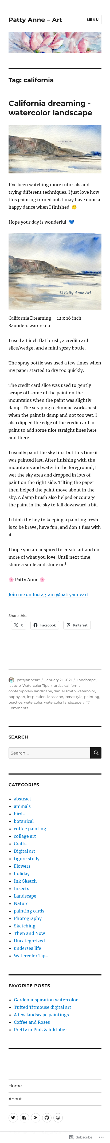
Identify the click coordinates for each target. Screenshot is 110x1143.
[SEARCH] (95, 753)
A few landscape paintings (41, 1014)
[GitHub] (47, 1117)
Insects (21, 888)
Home (15, 1085)
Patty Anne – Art (35, 19)
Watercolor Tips (35, 685)
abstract (22, 798)
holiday (22, 873)
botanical (24, 821)
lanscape (55, 696)
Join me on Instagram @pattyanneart (48, 594)
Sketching (25, 925)
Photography (28, 918)
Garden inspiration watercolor (46, 999)
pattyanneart (28, 680)
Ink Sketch (25, 881)
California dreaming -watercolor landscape (50, 108)
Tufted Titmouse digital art (42, 1007)
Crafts (20, 843)
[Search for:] (50, 753)
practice (15, 702)
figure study (27, 858)
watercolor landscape (62, 702)
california (72, 685)
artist (58, 685)
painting (91, 696)
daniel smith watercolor (74, 691)
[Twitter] (13, 1117)
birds (19, 813)
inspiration (36, 696)
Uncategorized (29, 940)
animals (22, 806)
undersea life (27, 948)
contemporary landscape (30, 691)
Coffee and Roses (32, 1022)
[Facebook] (24, 1117)
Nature (15, 685)
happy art (17, 696)
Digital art (24, 851)
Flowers (22, 866)
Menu (93, 19)
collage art (25, 836)
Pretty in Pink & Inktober (40, 1029)
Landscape (86, 680)
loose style (73, 696)
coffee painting (30, 828)
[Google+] (35, 1117)
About (15, 1098)
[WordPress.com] (58, 1117)
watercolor (33, 702)
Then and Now (29, 933)
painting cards (29, 911)
